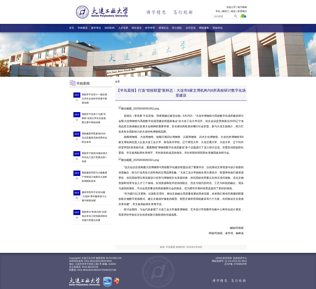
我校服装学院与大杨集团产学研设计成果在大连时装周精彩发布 (94, 176)
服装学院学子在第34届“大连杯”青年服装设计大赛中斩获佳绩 (94, 196)
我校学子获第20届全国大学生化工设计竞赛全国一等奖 (94, 157)
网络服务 (204, 27)
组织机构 (110, 27)
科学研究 (150, 27)
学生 (218, 11)
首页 (71, 27)
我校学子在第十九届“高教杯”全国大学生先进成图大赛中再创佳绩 (94, 118)
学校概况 (83, 27)
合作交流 (191, 27)
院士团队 (177, 27)
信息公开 (231, 7)
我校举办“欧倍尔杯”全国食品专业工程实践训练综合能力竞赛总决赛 (94, 216)
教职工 (225, 11)
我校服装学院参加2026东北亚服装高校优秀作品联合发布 (94, 137)
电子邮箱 (242, 7)
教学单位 (96, 27)
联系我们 (242, 11)
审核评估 (218, 27)
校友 (233, 11)
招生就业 (137, 27)
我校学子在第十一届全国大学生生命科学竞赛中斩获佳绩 (94, 98)
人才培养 (123, 27)
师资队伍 (164, 27)
